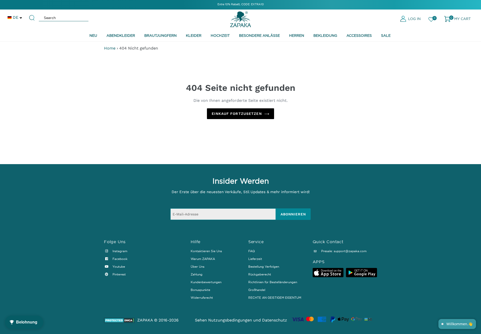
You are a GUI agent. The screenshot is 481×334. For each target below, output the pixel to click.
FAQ (251, 251)
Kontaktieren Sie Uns (206, 251)
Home (109, 48)
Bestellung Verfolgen (263, 266)
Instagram (119, 251)
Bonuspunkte (200, 289)
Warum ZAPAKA (203, 258)
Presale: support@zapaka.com (343, 251)
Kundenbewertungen (206, 282)
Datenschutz (274, 320)
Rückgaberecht (259, 274)
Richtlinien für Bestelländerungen (272, 282)
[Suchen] (32, 15)
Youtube (118, 266)
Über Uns (197, 266)
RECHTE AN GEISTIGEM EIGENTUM (274, 297)
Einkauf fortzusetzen (237, 114)
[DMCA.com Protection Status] (119, 320)
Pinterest (118, 274)
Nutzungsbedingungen (230, 320)
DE (15, 17)
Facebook (119, 258)
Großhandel (256, 289)
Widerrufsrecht (202, 297)
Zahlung (196, 274)
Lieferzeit (255, 258)
